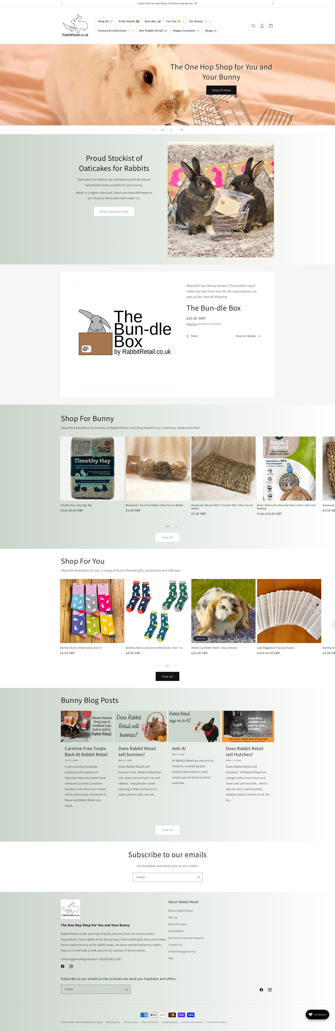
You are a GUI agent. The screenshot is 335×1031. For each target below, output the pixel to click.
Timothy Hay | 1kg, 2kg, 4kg (76, 505)
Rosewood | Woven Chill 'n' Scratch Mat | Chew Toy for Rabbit (222, 507)
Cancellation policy (217, 1022)
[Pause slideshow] (181, 130)
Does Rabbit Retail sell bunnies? (137, 751)
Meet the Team (177, 924)
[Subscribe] (198, 877)
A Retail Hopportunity (182, 951)
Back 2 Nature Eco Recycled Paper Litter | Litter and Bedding (286, 507)
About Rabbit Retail (180, 910)
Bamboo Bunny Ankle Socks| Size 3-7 (81, 647)
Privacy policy (131, 1022)
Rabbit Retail (75, 1022)
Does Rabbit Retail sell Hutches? (244, 751)
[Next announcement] (273, 3)
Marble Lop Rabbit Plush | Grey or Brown (214, 647)
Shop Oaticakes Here (114, 211)
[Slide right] (176, 526)
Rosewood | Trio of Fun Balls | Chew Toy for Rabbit (154, 505)
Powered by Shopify (93, 1022)
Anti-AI (179, 748)
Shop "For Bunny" (256, 103)
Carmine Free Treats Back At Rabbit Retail (86, 751)
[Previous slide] (154, 130)
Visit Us (172, 917)
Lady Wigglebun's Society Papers (275, 647)
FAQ (170, 958)
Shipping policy (170, 1022)
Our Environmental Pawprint (186, 938)
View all (167, 537)
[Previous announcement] (62, 3)
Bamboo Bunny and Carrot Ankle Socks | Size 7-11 (154, 647)
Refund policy (113, 1022)
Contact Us (175, 944)
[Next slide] (171, 130)
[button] (175, 21)
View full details (246, 336)
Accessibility (176, 931)
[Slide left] (159, 526)
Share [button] (194, 336)
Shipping (191, 324)
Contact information (192, 1022)
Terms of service (150, 1022)
